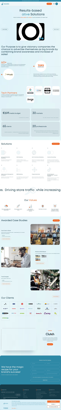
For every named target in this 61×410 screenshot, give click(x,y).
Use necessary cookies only (53, 406)
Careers (24, 393)
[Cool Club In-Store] (45, 234)
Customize (53, 404)
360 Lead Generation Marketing (41, 393)
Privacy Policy (25, 397)
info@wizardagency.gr (52, 395)
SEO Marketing (38, 398)
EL (59, 3)
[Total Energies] (45, 280)
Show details (14, 408)
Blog (24, 394)
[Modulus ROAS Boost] (15, 257)
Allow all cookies (53, 401)
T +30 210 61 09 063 (52, 394)
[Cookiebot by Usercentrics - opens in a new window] (6, 408)
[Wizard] (5, 4)
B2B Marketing (38, 394)
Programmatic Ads (39, 397)
